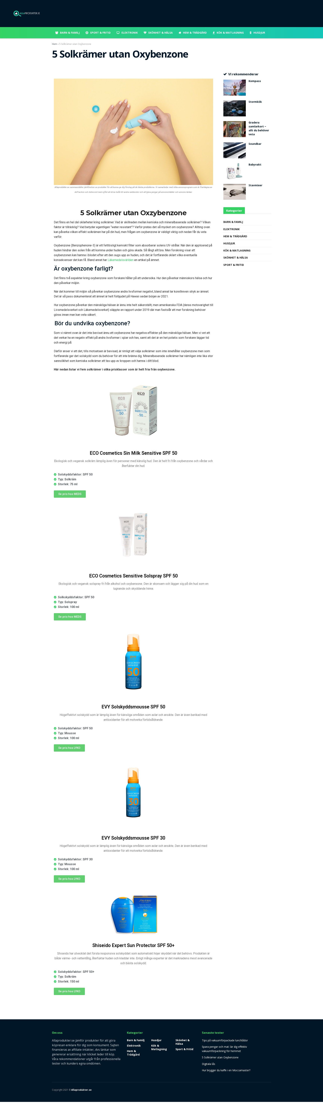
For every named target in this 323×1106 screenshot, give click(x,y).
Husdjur (259, 32)
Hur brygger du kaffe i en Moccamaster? (226, 1070)
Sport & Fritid (100, 32)
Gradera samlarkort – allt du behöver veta (259, 129)
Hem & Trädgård (195, 32)
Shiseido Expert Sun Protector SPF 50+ (133, 945)
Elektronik (129, 32)
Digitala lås (208, 1064)
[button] (70, 494)
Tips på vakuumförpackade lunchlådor (225, 1040)
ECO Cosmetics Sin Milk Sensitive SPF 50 (133, 453)
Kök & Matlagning (230, 32)
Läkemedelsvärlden (120, 260)
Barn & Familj (70, 32)
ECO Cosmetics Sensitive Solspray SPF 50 (133, 576)
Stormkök (255, 102)
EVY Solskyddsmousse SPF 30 (133, 838)
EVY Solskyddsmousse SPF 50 (133, 707)
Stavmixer (255, 185)
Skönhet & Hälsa (160, 32)
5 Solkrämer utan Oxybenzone (220, 1057)
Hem (54, 44)
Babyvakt (255, 165)
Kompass (255, 81)
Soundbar (255, 144)
